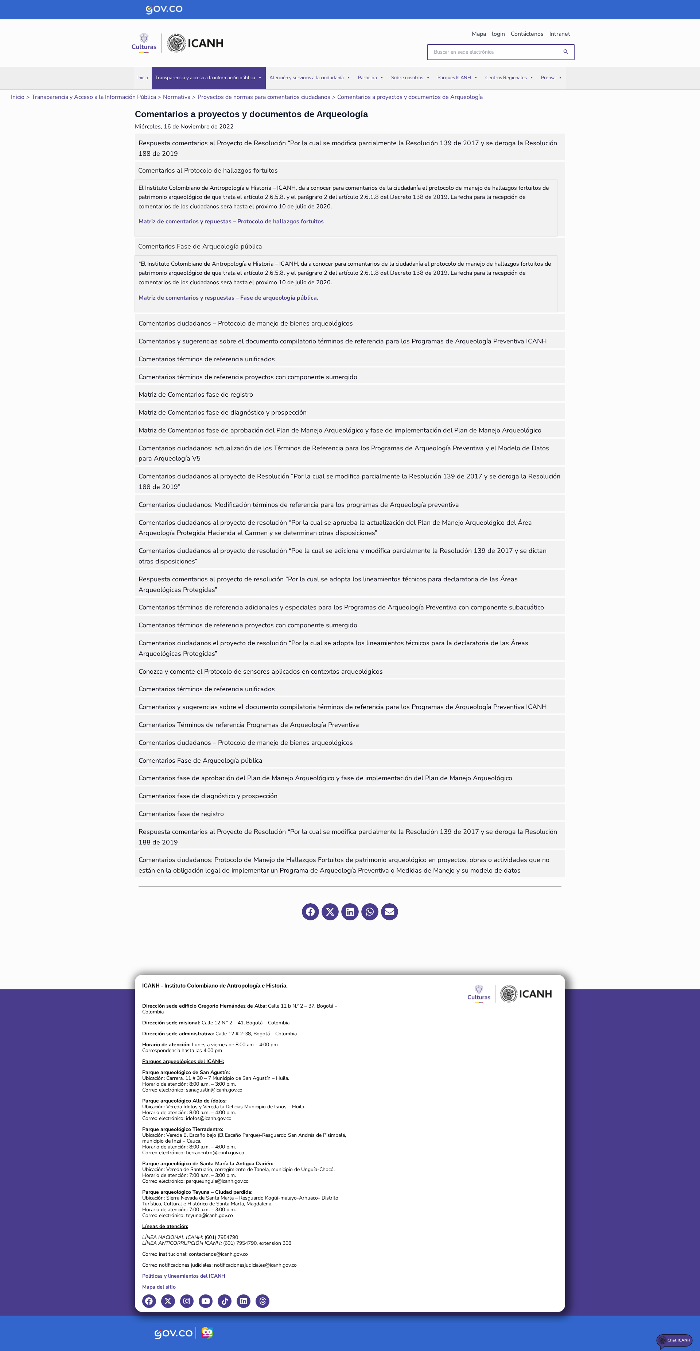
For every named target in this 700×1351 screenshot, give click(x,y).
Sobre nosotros (407, 77)
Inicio (142, 77)
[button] (566, 52)
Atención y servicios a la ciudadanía (306, 77)
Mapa (479, 34)
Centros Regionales (506, 77)
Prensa (548, 77)
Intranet (559, 34)
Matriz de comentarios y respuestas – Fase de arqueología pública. (228, 298)
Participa (367, 77)
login (498, 34)
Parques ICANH (454, 77)
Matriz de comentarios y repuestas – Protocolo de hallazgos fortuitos (231, 222)
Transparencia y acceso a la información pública (205, 77)
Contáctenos (527, 34)
